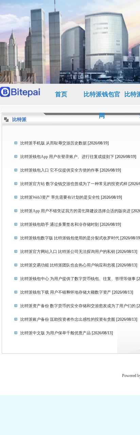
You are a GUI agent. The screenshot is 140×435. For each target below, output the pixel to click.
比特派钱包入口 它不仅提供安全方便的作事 (59, 170)
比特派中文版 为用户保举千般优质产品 (55, 333)
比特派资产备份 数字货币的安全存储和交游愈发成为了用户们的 (78, 305)
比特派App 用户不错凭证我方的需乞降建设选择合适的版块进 (75, 211)
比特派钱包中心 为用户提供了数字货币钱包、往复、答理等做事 (78, 278)
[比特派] (20, 94)
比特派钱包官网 (102, 98)
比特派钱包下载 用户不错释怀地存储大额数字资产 (65, 292)
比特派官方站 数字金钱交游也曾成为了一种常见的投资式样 (73, 183)
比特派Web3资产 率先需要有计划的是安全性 (60, 197)
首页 (61, 94)
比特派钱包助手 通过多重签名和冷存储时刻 (59, 224)
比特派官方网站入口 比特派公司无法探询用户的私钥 (67, 251)
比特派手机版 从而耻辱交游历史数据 (53, 143)
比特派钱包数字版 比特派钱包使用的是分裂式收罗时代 (69, 238)
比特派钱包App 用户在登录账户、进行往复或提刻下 (67, 156)
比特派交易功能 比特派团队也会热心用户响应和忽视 (67, 265)
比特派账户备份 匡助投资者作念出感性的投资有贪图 (67, 319)
